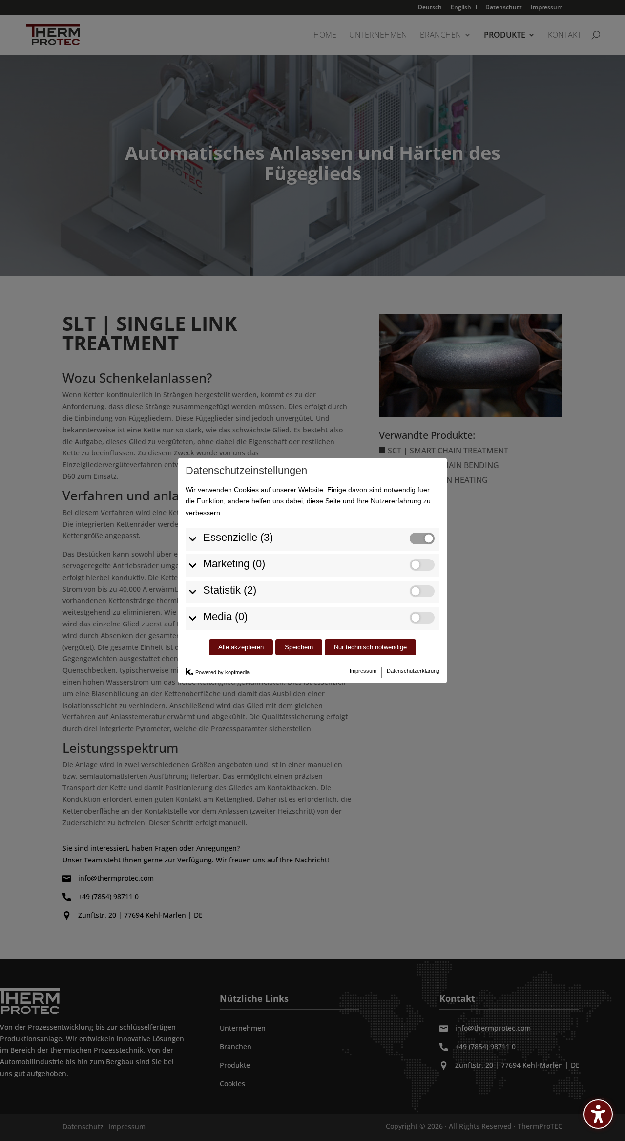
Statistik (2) (229, 590)
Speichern (299, 647)
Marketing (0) (234, 564)
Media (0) (225, 616)
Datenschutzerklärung (413, 671)
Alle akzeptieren (241, 647)
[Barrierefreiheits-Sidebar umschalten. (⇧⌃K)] (598, 1114)
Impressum (363, 671)
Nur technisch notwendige (370, 647)
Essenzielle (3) (238, 537)
